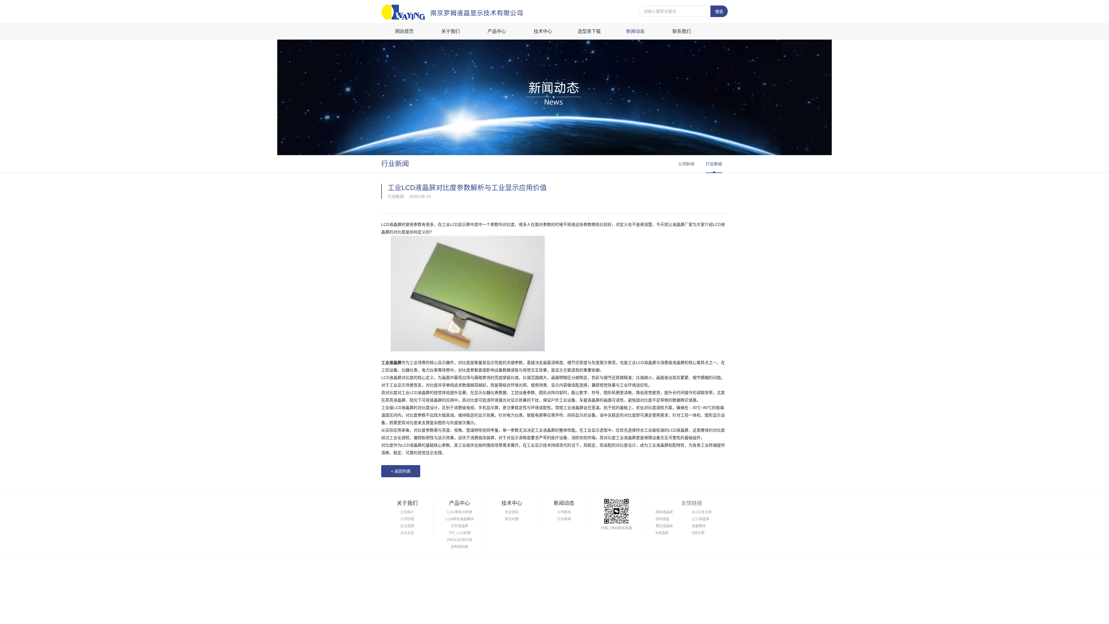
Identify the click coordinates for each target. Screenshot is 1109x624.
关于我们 (450, 31)
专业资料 (512, 512)
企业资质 (407, 526)
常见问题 (512, 519)
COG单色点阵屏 (459, 512)
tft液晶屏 (662, 533)
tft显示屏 (698, 533)
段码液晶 (662, 519)
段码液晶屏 (664, 512)
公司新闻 (686, 163)
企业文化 (407, 533)
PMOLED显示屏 (459, 540)
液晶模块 (699, 526)
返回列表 (401, 471)
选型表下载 (589, 31)
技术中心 (543, 31)
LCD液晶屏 (700, 519)
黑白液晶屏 (664, 526)
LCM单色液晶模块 (459, 519)
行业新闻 (714, 163)
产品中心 (496, 31)
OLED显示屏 (702, 512)
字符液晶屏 (459, 526)
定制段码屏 (459, 547)
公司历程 (407, 519)
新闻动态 (635, 31)
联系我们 (681, 31)
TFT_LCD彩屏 (460, 533)
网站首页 (404, 31)
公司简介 (407, 512)
